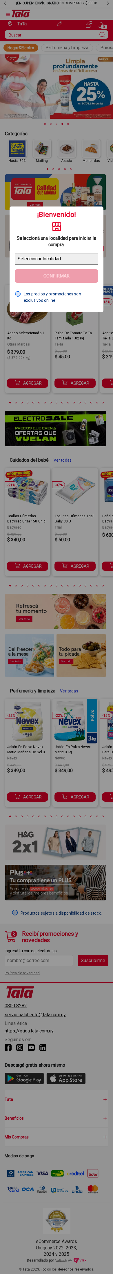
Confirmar (56, 276)
